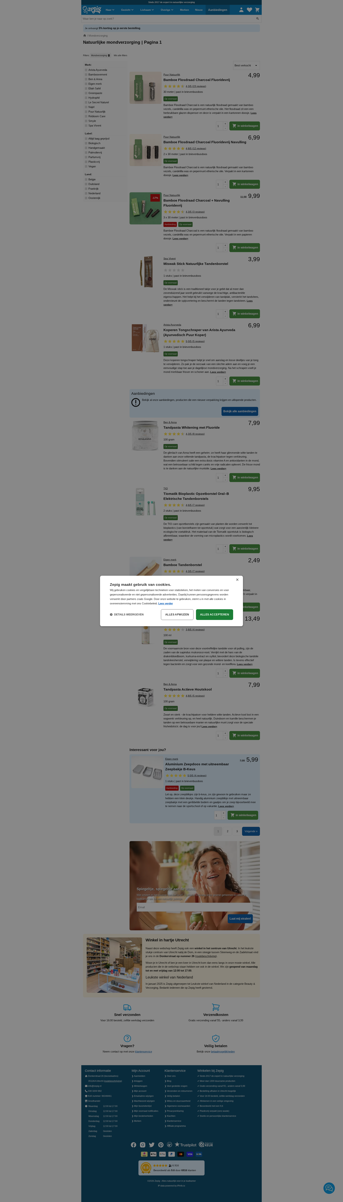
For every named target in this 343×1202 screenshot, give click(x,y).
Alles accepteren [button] (214, 614)
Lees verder (165, 603)
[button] (127, 614)
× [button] (237, 580)
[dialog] (171, 601)
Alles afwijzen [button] (177, 614)
